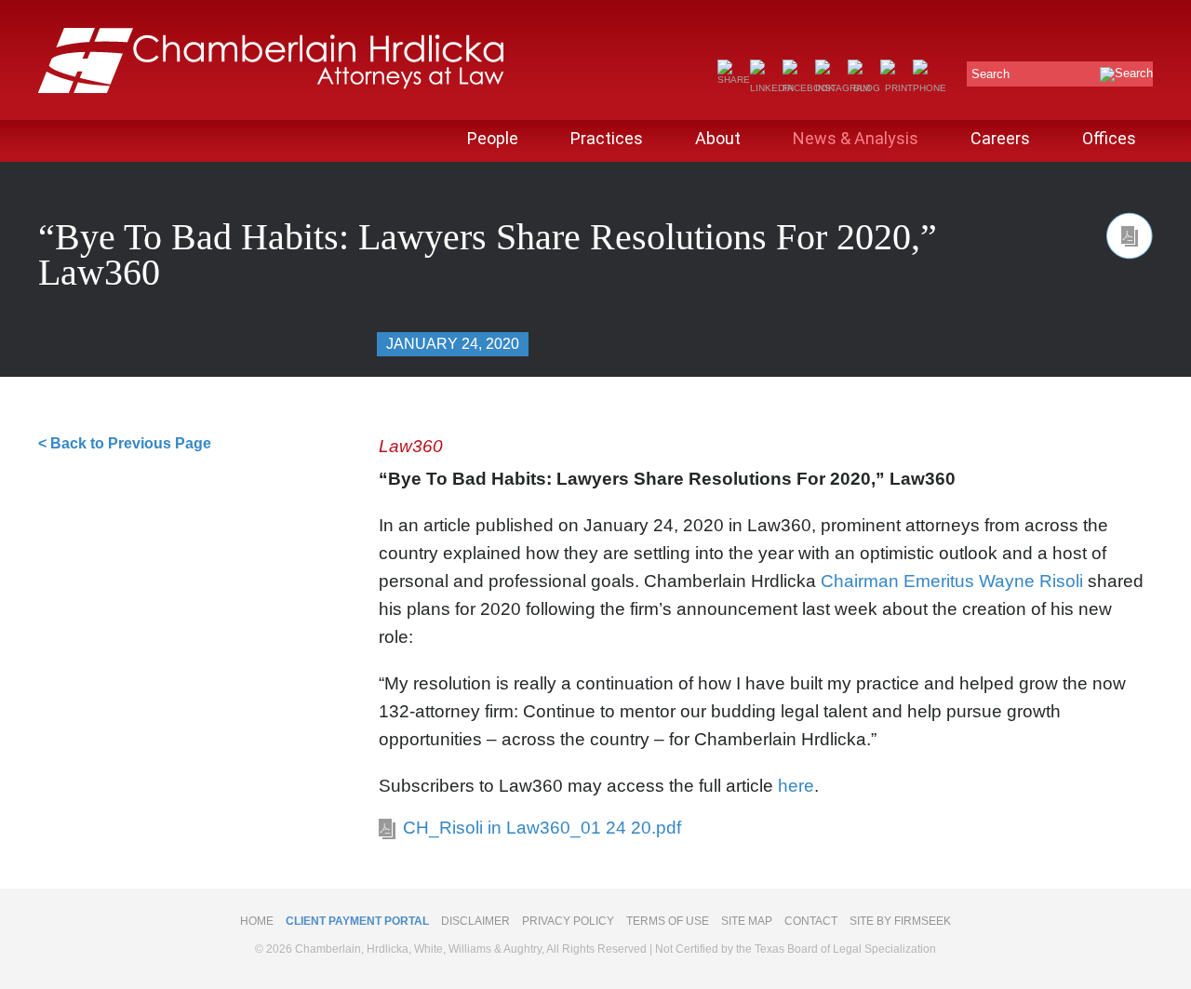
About (718, 138)
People (492, 138)
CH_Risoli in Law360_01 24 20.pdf (542, 827)
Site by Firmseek (900, 921)
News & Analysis (855, 138)
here (796, 785)
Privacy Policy (568, 921)
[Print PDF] (1129, 236)
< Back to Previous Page (124, 443)
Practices (606, 138)
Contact (810, 921)
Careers (1000, 138)
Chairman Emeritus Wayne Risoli (952, 581)
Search (990, 74)
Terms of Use (667, 921)
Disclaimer (475, 921)
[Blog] (864, 88)
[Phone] (929, 88)
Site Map (746, 921)
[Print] (896, 88)
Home (257, 921)
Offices (1109, 138)
